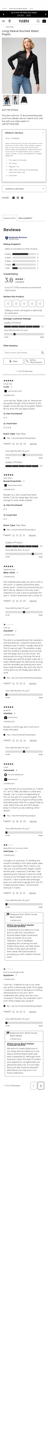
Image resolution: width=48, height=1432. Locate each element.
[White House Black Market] (24, 21)
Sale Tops (10, 27)
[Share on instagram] (18, 198)
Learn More (30, 15)
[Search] (38, 21)
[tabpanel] (24, 656)
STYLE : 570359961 (12, 138)
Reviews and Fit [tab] (10, 218)
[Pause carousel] (45, 14)
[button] (44, 20)
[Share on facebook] (14, 198)
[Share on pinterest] (22, 198)
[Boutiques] (9, 21)
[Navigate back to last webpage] (4, 27)
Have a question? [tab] (25, 218)
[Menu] (3, 21)
